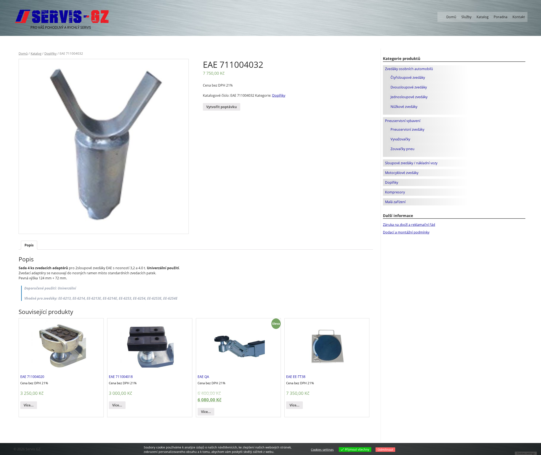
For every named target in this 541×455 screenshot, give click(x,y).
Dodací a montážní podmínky (406, 232)
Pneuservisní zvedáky (407, 129)
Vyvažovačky (400, 139)
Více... (29, 405)
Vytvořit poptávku (221, 107)
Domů (451, 17)
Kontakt (518, 17)
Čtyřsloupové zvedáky (408, 77)
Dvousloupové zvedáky (409, 87)
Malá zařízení (395, 202)
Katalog (483, 17)
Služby (466, 17)
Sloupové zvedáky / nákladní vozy (411, 163)
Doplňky (50, 53)
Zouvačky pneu (402, 149)
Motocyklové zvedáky (401, 172)
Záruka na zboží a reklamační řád (409, 224)
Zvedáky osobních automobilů (409, 69)
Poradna (500, 17)
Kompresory (395, 192)
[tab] (29, 245)
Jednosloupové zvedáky (409, 97)
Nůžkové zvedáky (404, 106)
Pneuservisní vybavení (402, 120)
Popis (29, 245)
